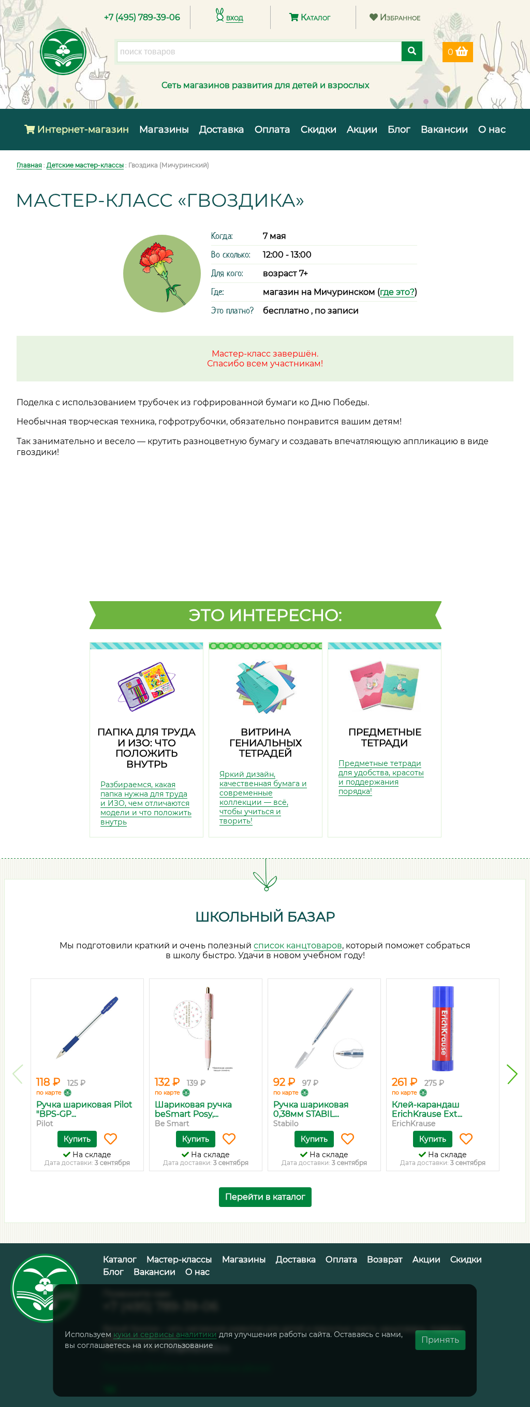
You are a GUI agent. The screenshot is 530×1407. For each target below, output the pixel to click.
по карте (49, 1092)
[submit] (412, 51)
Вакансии (444, 129)
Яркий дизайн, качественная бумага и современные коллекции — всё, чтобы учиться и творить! (263, 798)
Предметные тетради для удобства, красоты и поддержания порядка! (381, 777)
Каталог (314, 17)
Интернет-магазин (82, 129)
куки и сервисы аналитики (165, 1334)
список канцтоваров (298, 945)
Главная (29, 165)
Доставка (221, 129)
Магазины (164, 129)
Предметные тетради (384, 737)
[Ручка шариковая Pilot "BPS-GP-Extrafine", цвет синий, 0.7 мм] (87, 1028)
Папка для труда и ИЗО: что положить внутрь (146, 748)
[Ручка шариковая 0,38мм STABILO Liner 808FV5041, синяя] (324, 1028)
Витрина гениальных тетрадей (265, 742)
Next (512, 1074)
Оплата (272, 129)
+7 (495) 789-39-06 (142, 17)
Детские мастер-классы (85, 165)
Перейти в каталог (265, 1197)
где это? (397, 292)
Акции (362, 129)
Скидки (318, 129)
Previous (17, 1074)
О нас (492, 129)
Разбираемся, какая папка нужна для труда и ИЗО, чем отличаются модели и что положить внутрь (146, 803)
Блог (399, 129)
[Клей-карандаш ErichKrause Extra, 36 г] (443, 1028)
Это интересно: (265, 615)
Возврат (385, 1259)
